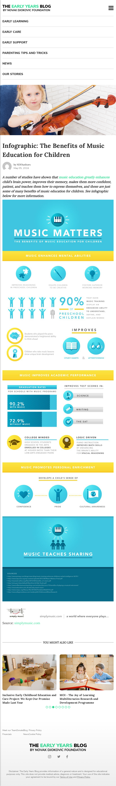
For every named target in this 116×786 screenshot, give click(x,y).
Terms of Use (66, 777)
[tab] (47, 707)
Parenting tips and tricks (25, 53)
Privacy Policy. (83, 777)
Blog (25, 730)
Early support (14, 42)
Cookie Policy (35, 734)
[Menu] (111, 8)
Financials (7, 734)
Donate (19, 730)
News (7, 63)
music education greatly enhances (84, 177)
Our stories (12, 74)
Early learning (15, 21)
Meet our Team (9, 730)
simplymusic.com (27, 623)
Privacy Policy (35, 730)
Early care (11, 32)
